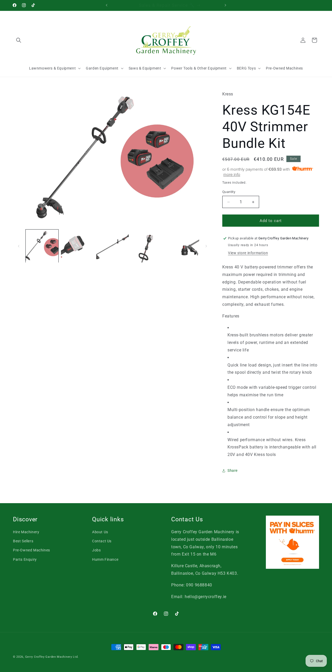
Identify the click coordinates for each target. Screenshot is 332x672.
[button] (18, 40)
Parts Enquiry (25, 559)
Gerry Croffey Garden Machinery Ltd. (52, 657)
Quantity (228, 192)
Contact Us (102, 541)
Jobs (96, 550)
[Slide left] (18, 246)
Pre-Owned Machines (31, 550)
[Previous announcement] (106, 5)
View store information (248, 253)
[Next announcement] (225, 5)
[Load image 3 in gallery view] (112, 246)
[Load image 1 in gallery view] (42, 246)
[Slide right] (206, 246)
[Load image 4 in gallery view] (147, 246)
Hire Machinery (26, 532)
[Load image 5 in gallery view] (183, 246)
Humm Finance (105, 559)
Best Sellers (23, 541)
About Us (100, 532)
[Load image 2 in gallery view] (77, 246)
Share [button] (232, 470)
